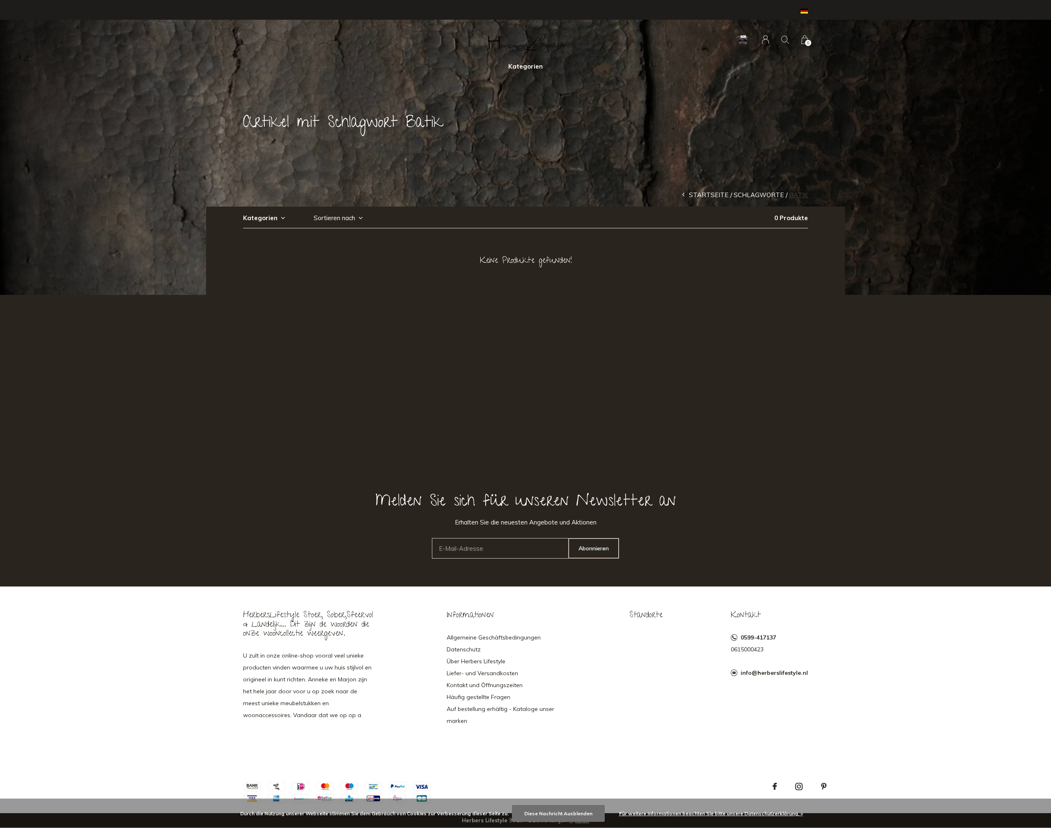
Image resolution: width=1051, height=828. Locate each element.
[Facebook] (775, 786)
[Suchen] (785, 39)
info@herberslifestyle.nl (774, 672)
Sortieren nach (334, 218)
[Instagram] (799, 786)
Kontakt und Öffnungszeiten (485, 685)
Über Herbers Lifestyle (476, 661)
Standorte (646, 615)
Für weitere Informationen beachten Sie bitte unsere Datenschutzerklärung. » (711, 813)
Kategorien (525, 66)
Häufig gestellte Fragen (478, 697)
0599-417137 (758, 637)
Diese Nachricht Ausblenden (558, 813)
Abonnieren (593, 548)
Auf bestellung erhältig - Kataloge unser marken (500, 714)
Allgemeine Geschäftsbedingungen (494, 637)
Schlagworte (759, 195)
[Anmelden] (765, 39)
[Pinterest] (823, 786)
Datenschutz (464, 649)
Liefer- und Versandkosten (482, 673)
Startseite (708, 195)
